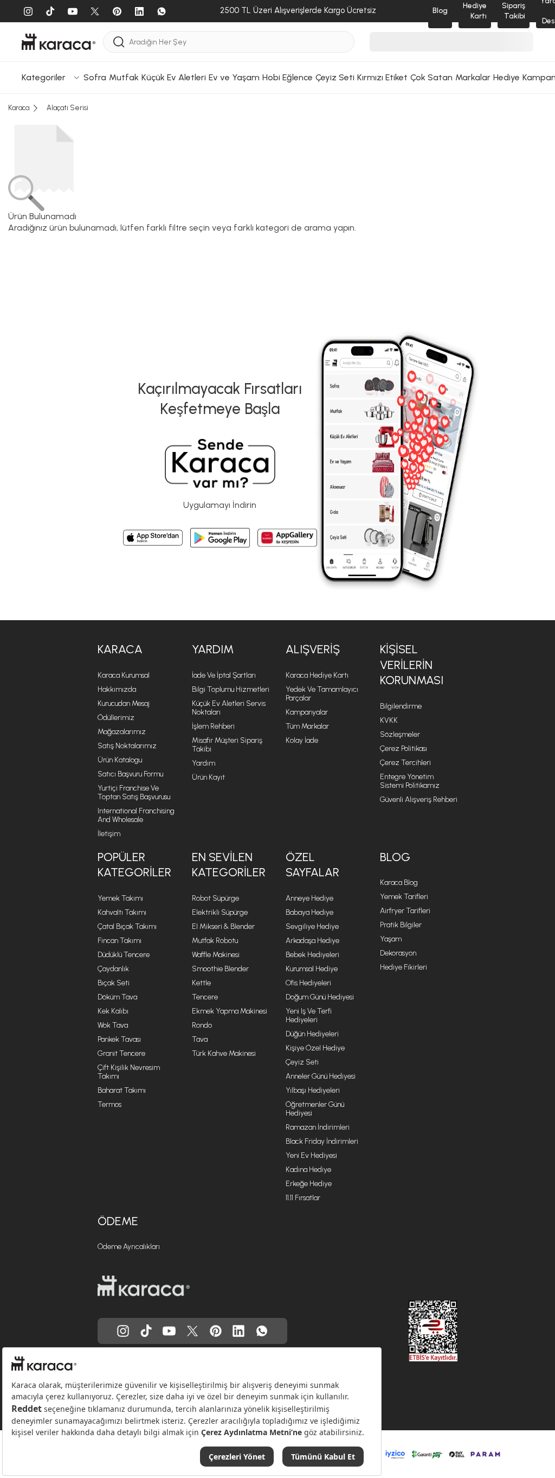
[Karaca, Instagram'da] (123, 1331)
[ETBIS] (413, 1331)
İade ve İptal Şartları (224, 675)
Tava (200, 1039)
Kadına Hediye (308, 1169)
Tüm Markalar (307, 726)
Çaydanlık (113, 968)
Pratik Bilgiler (401, 924)
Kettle (201, 983)
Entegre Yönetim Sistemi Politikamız (410, 781)
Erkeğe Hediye (309, 1183)
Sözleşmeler (400, 734)
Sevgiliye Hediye (312, 926)
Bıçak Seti (114, 983)
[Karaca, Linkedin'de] (238, 1331)
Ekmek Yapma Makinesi (229, 1011)
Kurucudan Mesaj (124, 703)
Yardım (203, 763)
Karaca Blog (399, 882)
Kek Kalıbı (113, 1011)
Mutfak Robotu (215, 940)
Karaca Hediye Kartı (317, 675)
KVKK (389, 720)
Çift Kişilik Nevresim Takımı (129, 1072)
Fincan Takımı (119, 940)
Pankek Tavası (119, 1039)
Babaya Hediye (309, 912)
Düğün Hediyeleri (312, 1034)
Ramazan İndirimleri (318, 1127)
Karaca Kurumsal (124, 675)
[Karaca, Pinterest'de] (215, 1331)
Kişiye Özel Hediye (315, 1048)
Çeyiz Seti (302, 1062)
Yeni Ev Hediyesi (311, 1155)
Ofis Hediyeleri (308, 983)
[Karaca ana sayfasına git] (144, 1286)
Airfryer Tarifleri (405, 910)
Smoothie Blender (220, 968)
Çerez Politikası (403, 748)
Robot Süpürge (215, 898)
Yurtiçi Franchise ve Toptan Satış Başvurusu (134, 792)
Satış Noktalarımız (127, 745)
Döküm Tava (117, 997)
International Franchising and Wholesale (136, 815)
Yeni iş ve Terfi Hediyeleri (309, 1015)
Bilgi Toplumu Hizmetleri (230, 689)
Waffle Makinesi (216, 954)
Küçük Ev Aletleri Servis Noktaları (229, 708)
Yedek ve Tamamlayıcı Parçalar (322, 694)
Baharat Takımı (122, 1090)
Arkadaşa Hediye (312, 940)
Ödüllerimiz (116, 717)
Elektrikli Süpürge (220, 912)
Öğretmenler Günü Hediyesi (315, 1109)
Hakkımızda (117, 689)
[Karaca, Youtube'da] (169, 1331)
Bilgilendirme (401, 706)
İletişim (109, 833)
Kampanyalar (307, 712)
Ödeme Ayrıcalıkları (129, 1246)
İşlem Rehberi (213, 726)
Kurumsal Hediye (312, 968)
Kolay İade (302, 740)
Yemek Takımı (120, 898)
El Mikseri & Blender (223, 926)
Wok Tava (113, 1025)
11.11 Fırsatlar (303, 1197)
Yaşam (391, 939)
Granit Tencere (121, 1053)
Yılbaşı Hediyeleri (313, 1090)
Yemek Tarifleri (404, 896)
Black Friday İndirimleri (322, 1141)
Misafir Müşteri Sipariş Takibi (227, 745)
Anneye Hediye (309, 898)
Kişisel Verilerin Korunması (411, 664)
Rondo (202, 1025)
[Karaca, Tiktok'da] (146, 1331)
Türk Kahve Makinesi (224, 1053)
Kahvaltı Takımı (122, 912)
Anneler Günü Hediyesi (321, 1076)
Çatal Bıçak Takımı (127, 926)
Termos (109, 1104)
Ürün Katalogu (120, 760)
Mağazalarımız (122, 731)
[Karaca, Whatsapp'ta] (261, 1331)
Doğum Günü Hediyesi (320, 997)
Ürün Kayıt (208, 777)
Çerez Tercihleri (405, 762)
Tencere (205, 997)
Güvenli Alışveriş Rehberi (418, 799)
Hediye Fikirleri (403, 967)
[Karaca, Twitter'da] (192, 1331)
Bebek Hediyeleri (312, 954)
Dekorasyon (398, 953)
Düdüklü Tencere (124, 954)
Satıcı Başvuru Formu (130, 774)
